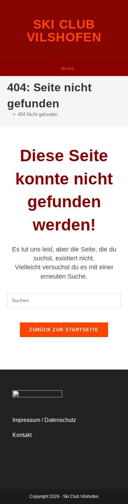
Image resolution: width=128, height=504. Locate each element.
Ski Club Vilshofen (64, 30)
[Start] (9, 114)
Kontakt (22, 435)
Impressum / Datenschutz (44, 420)
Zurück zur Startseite (63, 329)
